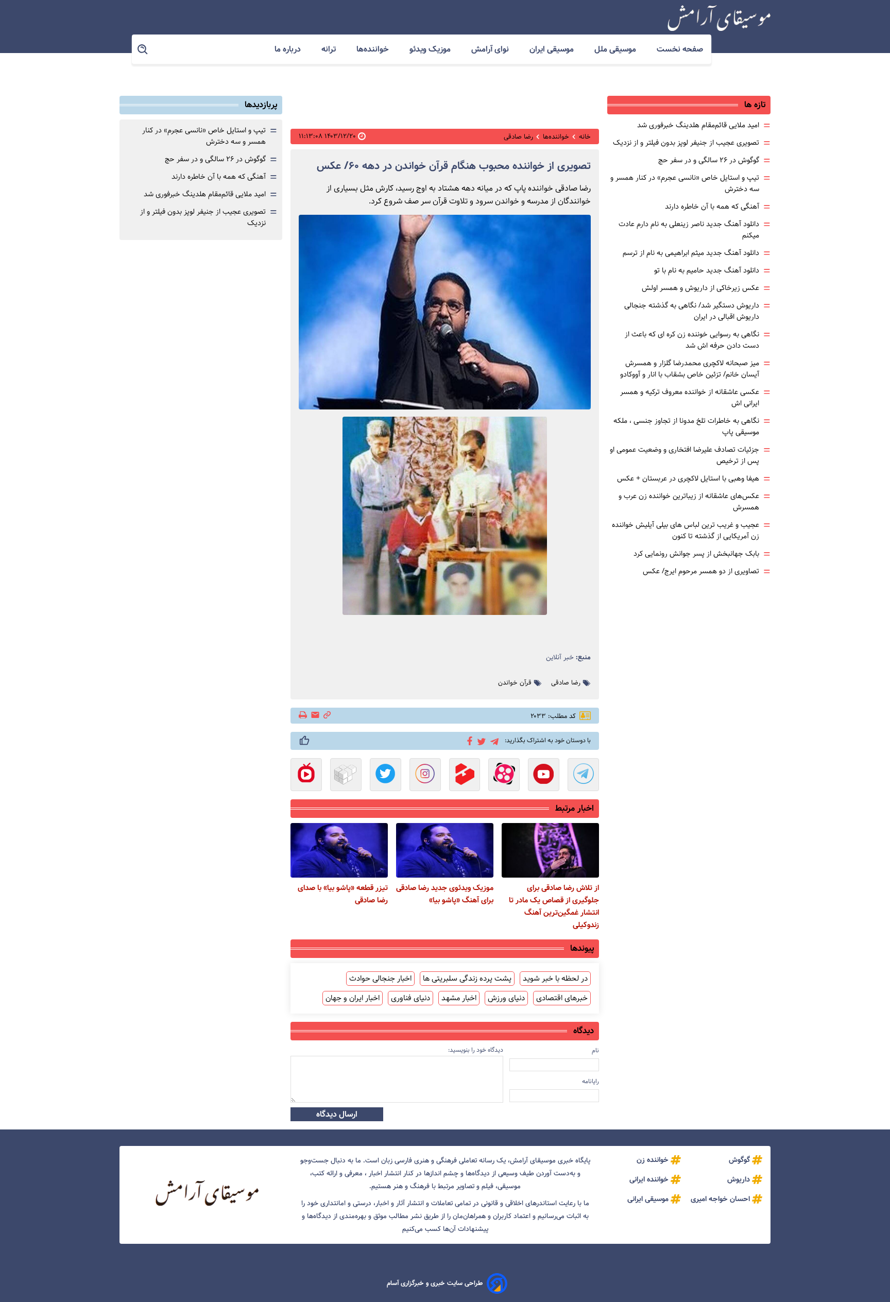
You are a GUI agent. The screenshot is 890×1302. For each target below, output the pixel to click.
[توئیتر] (480, 741)
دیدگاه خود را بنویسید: (475, 1050)
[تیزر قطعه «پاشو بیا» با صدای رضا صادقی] (339, 850)
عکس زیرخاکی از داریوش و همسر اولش (700, 288)
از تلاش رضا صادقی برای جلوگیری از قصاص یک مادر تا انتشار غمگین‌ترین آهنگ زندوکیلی (554, 906)
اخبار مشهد (458, 998)
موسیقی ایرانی (648, 1199)
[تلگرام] (493, 740)
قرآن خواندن (515, 683)
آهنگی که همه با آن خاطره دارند (712, 206)
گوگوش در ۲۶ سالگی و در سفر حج (708, 160)
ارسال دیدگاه (336, 1114)
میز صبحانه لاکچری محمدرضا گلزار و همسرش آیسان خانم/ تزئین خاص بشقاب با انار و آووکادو (689, 368)
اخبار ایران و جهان (353, 998)
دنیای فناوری (410, 998)
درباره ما (289, 49)
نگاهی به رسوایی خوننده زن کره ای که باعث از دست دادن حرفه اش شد (692, 340)
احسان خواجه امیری (720, 1199)
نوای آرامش (491, 49)
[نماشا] (306, 776)
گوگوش (739, 1160)
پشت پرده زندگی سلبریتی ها (467, 978)
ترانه (329, 49)
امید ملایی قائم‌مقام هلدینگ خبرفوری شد (698, 125)
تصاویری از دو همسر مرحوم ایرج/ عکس (701, 571)
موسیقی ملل (616, 49)
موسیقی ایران (552, 49)
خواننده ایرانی (649, 1179)
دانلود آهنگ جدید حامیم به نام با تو (706, 270)
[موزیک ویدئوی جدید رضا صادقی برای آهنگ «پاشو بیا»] (444, 850)
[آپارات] (504, 776)
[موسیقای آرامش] (719, 18)
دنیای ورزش (506, 998)
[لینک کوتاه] (327, 716)
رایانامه (590, 1081)
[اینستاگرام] (425, 776)
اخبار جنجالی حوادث (380, 978)
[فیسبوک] (468, 740)
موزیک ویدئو (431, 49)
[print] (304, 716)
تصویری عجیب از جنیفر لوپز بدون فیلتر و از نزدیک (686, 142)
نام (595, 1050)
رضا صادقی (565, 683)
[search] (143, 49)
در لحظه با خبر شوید (555, 978)
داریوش (738, 1179)
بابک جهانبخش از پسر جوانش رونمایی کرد (696, 553)
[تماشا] (465, 776)
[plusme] (304, 740)
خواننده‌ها (373, 49)
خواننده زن (653, 1160)
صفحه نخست (680, 49)
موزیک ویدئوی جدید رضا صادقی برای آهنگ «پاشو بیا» (444, 894)
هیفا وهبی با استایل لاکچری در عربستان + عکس (688, 478)
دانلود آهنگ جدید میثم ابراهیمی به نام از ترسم (691, 253)
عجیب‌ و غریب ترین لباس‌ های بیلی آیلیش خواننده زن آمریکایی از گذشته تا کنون (685, 530)
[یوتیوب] (543, 776)
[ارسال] (315, 715)
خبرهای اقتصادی (562, 998)
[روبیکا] (346, 776)
